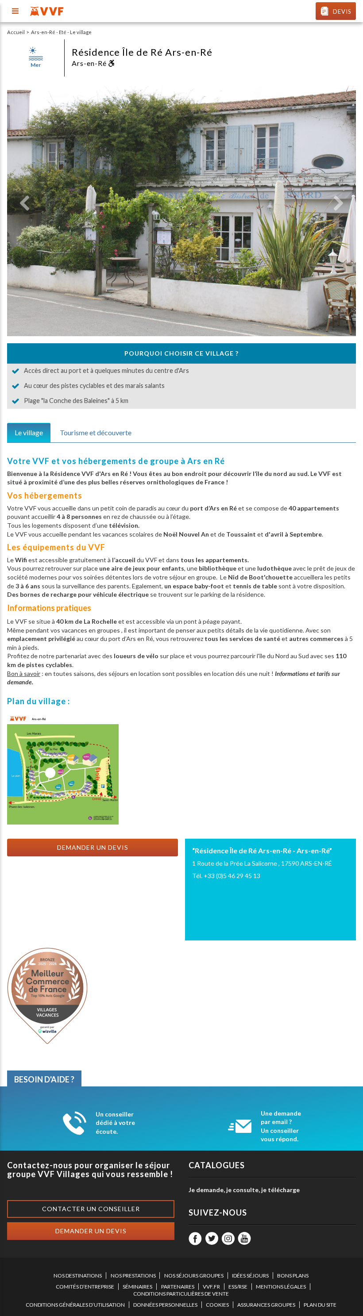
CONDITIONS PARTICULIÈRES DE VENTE (181, 1293)
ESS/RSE (237, 1286)
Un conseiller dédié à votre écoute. (115, 1122)
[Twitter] (211, 1238)
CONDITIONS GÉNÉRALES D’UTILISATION (75, 1304)
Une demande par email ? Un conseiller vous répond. (281, 1126)
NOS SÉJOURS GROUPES (194, 1275)
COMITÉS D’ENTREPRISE (85, 1286)
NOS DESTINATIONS (78, 1275)
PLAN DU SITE (320, 1304)
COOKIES (217, 1304)
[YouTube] (244, 1238)
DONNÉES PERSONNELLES (165, 1304)
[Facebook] (195, 1238)
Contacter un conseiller (91, 1208)
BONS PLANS (293, 1275)
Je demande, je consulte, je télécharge (244, 1189)
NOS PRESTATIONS (133, 1275)
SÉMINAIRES (137, 1286)
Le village (29, 432)
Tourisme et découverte (95, 432)
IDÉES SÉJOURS (250, 1275)
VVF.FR (211, 1286)
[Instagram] (228, 1238)
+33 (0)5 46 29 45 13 (232, 875)
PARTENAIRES (177, 1286)
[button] (24, 203)
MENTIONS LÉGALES (281, 1286)
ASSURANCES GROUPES (266, 1304)
